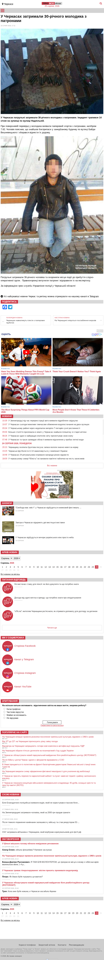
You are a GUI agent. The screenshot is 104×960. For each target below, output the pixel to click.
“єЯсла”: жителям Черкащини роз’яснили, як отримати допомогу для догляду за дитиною (55, 611)
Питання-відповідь (14, 580)
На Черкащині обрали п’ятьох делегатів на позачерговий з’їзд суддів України (38, 750)
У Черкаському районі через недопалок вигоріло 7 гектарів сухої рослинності (44, 428)
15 (57, 567)
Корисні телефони (27, 945)
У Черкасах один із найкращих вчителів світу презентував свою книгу (40, 436)
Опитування (10, 701)
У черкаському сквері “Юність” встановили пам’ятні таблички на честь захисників (46, 458)
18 (69, 567)
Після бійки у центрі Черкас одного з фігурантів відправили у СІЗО (33, 760)
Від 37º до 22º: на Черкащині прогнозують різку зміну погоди (30, 741)
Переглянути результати (52, 725)
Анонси (7, 503)
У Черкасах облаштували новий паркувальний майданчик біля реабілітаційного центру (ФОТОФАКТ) (49, 755)
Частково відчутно (15, 712)
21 (81, 567)
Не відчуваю (12, 718)
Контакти (62, 945)
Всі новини (52, 465)
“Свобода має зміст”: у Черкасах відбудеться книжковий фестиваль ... (48, 507)
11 (42, 567)
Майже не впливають (16, 715)
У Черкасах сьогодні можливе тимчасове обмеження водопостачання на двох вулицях (48, 424)
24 (93, 567)
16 (61, 567)
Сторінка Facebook (25, 646)
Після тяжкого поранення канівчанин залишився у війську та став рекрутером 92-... (40, 822)
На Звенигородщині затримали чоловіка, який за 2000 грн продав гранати (36, 812)
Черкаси (8, 4)
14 (53, 567)
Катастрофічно (13, 709)
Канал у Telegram (24, 659)
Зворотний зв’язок (46, 945)
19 (73, 567)
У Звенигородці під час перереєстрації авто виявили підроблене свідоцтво (43, 420)
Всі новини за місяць (10, 574)
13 (49, 567)
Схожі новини (10, 794)
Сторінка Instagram (25, 673)
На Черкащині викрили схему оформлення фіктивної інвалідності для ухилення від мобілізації (46, 771)
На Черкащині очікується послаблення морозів (75, 320)
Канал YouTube (22, 686)
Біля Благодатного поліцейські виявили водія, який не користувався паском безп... (40, 803)
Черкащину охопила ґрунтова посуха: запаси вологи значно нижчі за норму (43, 447)
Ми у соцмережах (13, 638)
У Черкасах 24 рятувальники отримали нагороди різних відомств (38, 455)
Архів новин (9, 552)
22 (85, 567)
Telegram (94, 296)
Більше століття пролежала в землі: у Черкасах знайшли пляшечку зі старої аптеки (47, 432)
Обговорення (10, 839)
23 (89, 567)
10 (38, 567)
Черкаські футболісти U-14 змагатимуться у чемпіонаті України (37, 451)
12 (46, 567)
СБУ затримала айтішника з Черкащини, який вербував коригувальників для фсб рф (41, 832)
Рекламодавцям (76, 945)
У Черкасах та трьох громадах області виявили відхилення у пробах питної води (46, 439)
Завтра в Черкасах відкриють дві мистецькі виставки (40, 522)
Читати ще (52, 627)
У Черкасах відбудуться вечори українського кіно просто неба (44, 537)
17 (65, 567)
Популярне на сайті (14, 732)
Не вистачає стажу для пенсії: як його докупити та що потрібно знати (46, 584)
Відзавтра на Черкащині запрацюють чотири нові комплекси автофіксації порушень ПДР (43, 746)
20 (77, 567)
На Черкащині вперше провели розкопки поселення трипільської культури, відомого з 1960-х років (48, 737)
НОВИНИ (7, 416)
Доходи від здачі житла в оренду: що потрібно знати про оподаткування (47, 597)
